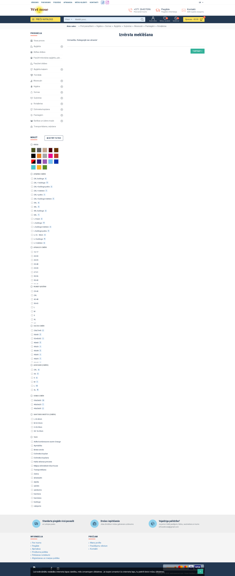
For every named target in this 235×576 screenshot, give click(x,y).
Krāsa (36, 145)
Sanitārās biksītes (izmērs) (45, 414)
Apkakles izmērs (40, 247)
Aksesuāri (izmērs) (41, 365)
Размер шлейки (40, 287)
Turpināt (197, 51)
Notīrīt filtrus (55, 138)
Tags (36, 437)
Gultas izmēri (39, 326)
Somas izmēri (39, 396)
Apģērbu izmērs (40, 174)
